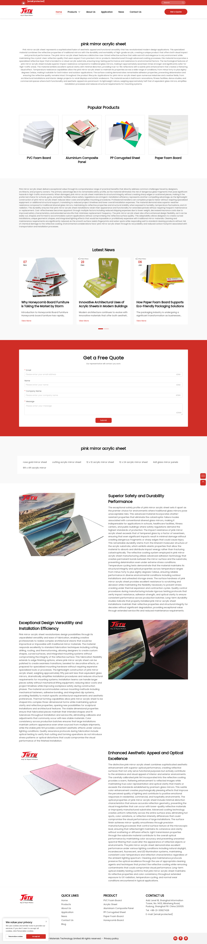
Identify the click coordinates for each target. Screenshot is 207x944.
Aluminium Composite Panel (82, 160)
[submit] (183, 3)
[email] (203, 476)
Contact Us (135, 12)
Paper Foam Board (168, 158)
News (121, 12)
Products (72, 12)
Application (107, 12)
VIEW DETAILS (38, 134)
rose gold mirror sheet (35, 462)
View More (26, 320)
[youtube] (186, 938)
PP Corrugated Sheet (125, 158)
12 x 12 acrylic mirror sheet (100, 462)
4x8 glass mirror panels (165, 462)
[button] (100, 328)
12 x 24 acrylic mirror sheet (133, 462)
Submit (103, 420)
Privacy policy (111, 938)
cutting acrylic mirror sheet (66, 462)
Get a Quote (176, 12)
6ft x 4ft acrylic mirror (34, 467)
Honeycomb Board (114, 920)
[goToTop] (203, 482)
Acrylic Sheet (110, 904)
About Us (90, 12)
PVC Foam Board (39, 158)
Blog (63, 924)
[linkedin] (175, 938)
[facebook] (181, 938)
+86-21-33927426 (159, 910)
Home (59, 12)
